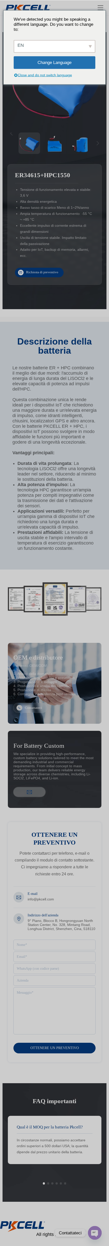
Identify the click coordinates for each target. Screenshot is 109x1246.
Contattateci (33, 708)
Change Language (54, 62)
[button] (44, 1183)
